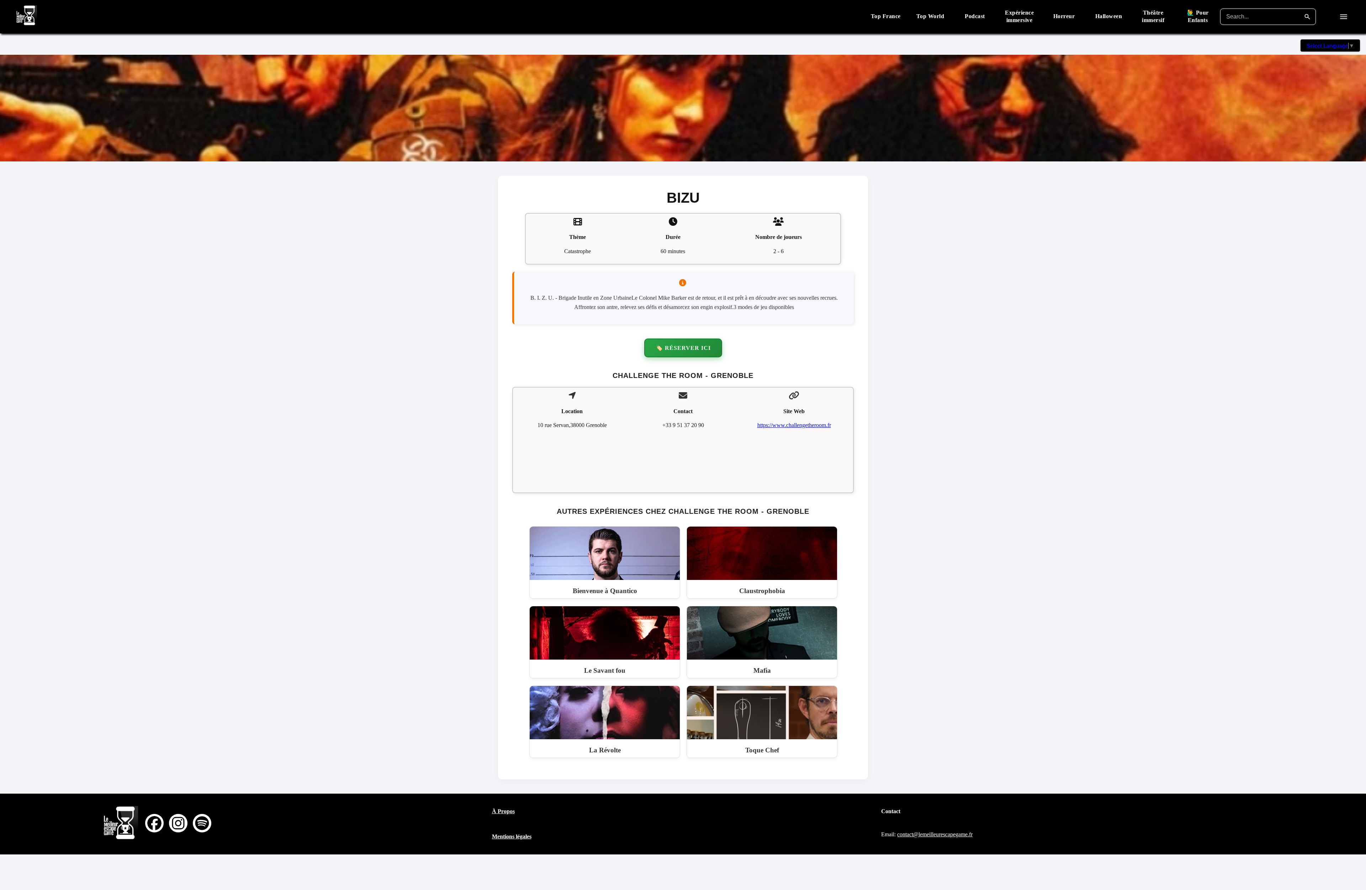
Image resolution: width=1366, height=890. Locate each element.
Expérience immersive (1019, 16)
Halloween (1108, 16)
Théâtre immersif (1153, 16)
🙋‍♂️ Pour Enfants (1198, 16)
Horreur (1064, 16)
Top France (886, 16)
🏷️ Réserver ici (683, 348)
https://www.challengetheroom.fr (794, 425)
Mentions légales (511, 836)
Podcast (975, 16)
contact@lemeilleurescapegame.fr (935, 834)
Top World (930, 16)
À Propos (503, 811)
